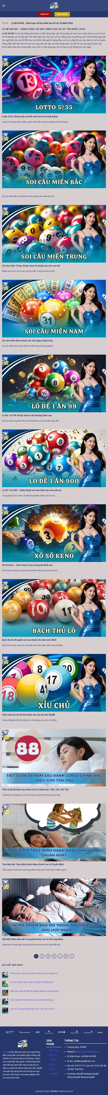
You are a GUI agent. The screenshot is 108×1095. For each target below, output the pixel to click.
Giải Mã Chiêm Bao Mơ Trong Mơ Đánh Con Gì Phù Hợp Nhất (32, 939)
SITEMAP (53, 1074)
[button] (3, 5)
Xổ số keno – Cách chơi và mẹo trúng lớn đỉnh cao (27, 565)
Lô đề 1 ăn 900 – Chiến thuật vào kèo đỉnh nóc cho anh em (31, 490)
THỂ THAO (54, 1050)
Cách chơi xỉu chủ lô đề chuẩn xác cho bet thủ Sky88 (28, 714)
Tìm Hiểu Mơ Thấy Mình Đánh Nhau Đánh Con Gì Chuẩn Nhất (33, 864)
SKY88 (5, 23)
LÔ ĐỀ (52, 1069)
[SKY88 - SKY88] (54, 5)
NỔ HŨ (52, 1064)
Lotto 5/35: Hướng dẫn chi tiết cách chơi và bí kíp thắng (30, 116)
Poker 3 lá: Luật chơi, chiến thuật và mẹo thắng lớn (34, 973)
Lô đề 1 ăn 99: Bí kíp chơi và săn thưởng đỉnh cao (27, 415)
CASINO (53, 1060)
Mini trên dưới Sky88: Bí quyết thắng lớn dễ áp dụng (34, 991)
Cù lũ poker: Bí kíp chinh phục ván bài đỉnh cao (32, 1000)
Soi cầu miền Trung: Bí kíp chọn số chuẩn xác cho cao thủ (31, 265)
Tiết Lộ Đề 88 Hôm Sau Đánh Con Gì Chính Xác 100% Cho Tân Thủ (35, 789)
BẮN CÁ (53, 1055)
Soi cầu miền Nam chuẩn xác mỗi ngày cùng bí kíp (27, 340)
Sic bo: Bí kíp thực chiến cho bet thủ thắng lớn (31, 982)
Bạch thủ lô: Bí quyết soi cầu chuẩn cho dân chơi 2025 (29, 640)
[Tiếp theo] (72, 956)
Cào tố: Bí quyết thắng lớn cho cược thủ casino (32, 1009)
